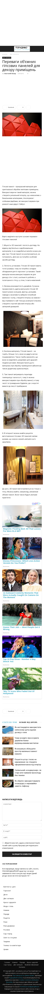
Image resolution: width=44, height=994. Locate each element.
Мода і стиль (8, 906)
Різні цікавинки (9, 926)
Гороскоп (7, 891)
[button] (3, 49)
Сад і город (7, 934)
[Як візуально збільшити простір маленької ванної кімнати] (8, 751)
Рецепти (6, 918)
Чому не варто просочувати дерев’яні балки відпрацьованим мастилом (27, 740)
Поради (6, 914)
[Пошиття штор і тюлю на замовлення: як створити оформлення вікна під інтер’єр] (8, 762)
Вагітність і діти (9, 887)
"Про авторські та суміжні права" (23, 975)
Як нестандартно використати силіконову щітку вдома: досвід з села (28, 729)
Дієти (5, 894)
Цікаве (5, 949)
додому (4, 54)
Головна (7, 962)
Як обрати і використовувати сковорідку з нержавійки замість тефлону (27, 783)
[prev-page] (19, 791)
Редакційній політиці (16, 978)
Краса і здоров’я (32, 962)
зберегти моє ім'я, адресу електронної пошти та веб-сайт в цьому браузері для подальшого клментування (21, 845)
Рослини (6, 930)
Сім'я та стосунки (10, 938)
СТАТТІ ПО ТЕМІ (9, 722)
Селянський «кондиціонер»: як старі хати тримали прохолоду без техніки (28, 772)
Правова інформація (31, 965)
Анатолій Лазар (10, 73)
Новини (6, 910)
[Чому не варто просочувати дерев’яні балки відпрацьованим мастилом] (8, 740)
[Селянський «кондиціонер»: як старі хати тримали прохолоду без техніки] (8, 773)
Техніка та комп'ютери (12, 945)
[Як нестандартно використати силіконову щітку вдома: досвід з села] (8, 730)
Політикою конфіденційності (29, 987)
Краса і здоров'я (9, 902)
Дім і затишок (14, 54)
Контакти (22, 967)
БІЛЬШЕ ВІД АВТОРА (28, 722)
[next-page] (23, 791)
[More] (28, 107)
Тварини (6, 941)
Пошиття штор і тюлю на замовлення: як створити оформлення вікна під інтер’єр (28, 762)
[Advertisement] (22, 23)
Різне (5, 922)
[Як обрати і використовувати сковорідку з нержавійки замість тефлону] (8, 783)
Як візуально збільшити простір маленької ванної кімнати (26, 751)
